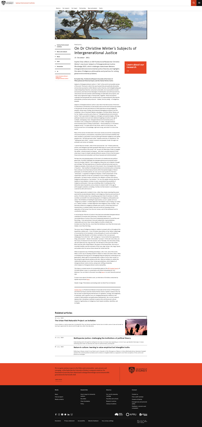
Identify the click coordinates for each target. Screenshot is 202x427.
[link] (62, 394)
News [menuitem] (58, 56)
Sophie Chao (78, 289)
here (102, 272)
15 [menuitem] (57, 71)
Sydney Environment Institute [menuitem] (63, 45)
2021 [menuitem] (58, 61)
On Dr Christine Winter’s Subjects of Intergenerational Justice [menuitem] (62, 77)
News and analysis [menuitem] (62, 51)
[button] (193, 3)
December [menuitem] (60, 66)
